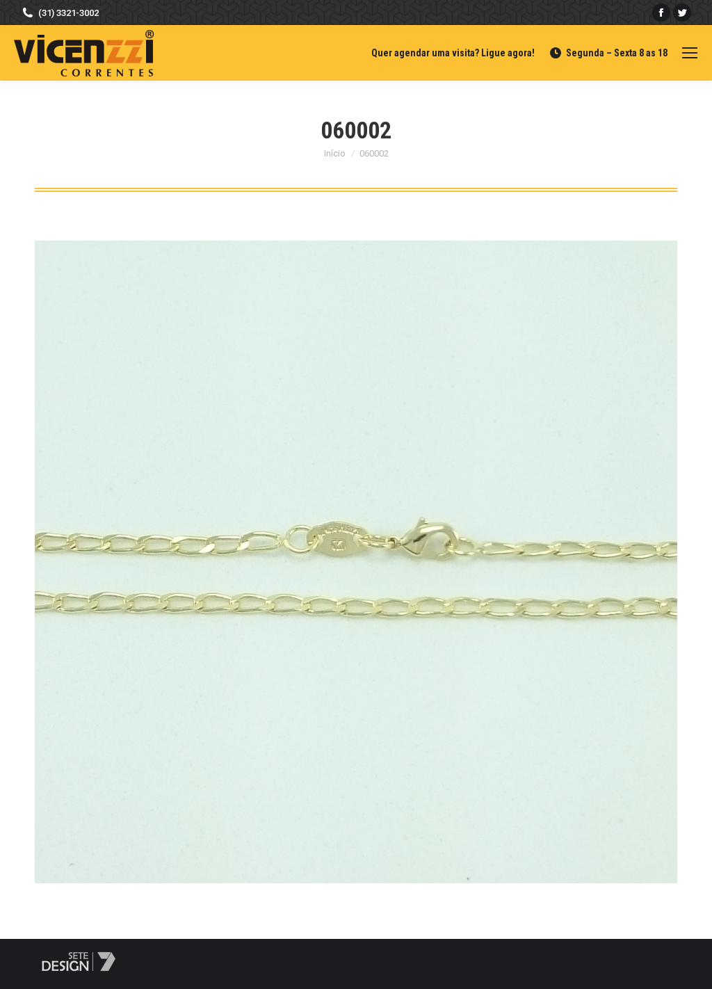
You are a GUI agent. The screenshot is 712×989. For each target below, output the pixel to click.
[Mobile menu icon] (689, 53)
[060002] (356, 562)
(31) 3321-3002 (68, 13)
